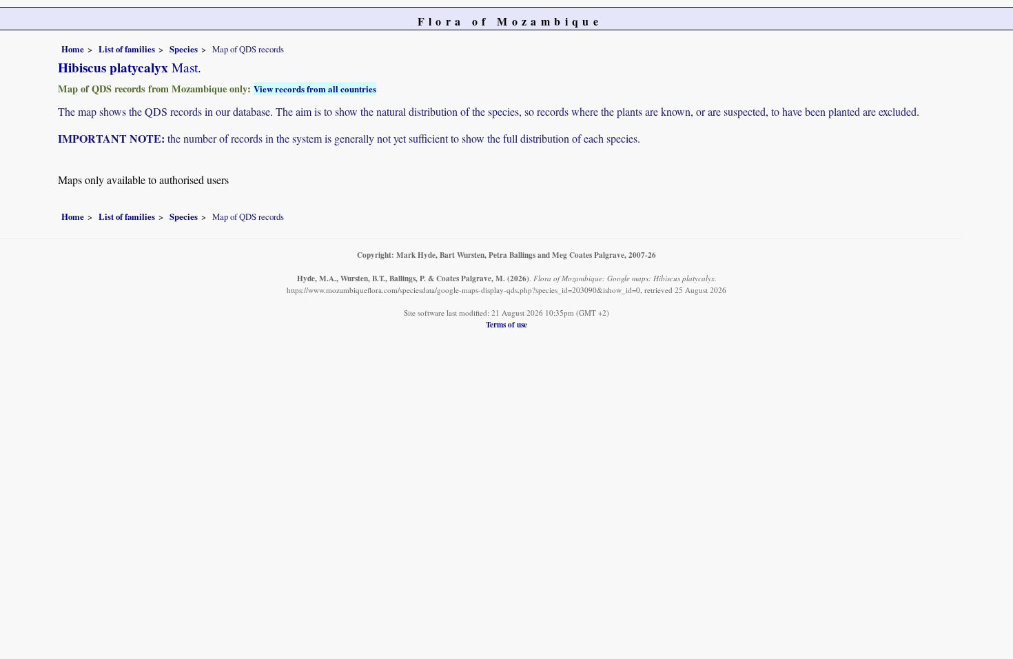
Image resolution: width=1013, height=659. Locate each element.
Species (184, 49)
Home (72, 49)
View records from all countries (315, 88)
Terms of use (506, 324)
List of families (127, 49)
